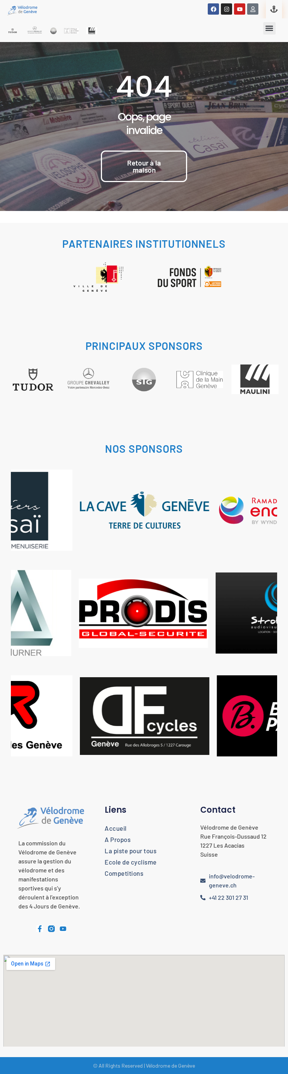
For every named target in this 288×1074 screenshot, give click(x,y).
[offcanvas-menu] (274, 9)
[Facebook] (213, 9)
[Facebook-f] (39, 928)
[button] (269, 28)
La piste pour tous (130, 850)
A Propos (117, 839)
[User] (252, 9)
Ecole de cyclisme (131, 862)
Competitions (124, 873)
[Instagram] (226, 9)
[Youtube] (239, 9)
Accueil (116, 828)
